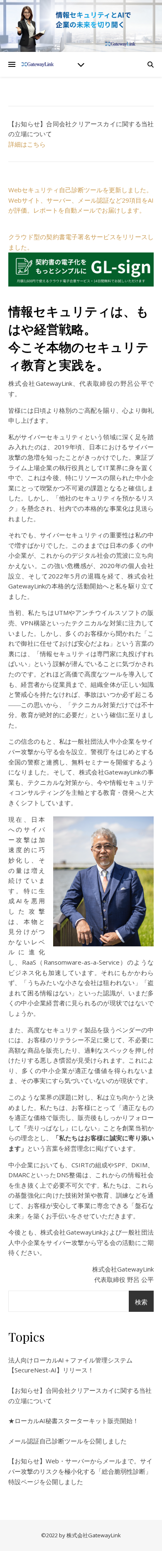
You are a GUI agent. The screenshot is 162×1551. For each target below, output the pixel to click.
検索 (141, 1302)
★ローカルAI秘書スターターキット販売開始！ (73, 1420)
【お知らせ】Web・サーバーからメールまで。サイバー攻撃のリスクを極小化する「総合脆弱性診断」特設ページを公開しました (80, 1471)
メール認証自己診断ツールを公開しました (67, 1441)
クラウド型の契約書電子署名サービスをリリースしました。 (81, 242)
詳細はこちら (27, 144)
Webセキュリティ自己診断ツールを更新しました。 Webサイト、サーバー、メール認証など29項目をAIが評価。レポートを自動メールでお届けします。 (81, 200)
